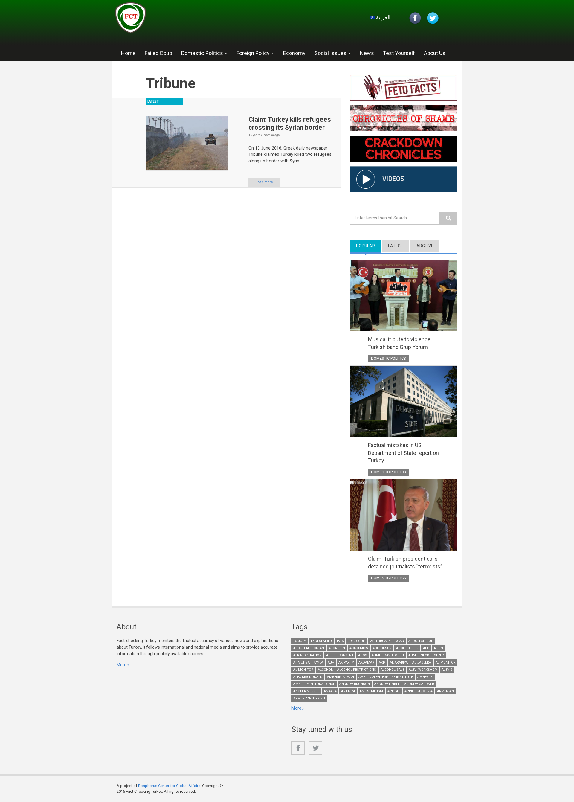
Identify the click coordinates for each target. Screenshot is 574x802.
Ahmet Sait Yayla (308, 662)
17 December (321, 641)
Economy (294, 53)
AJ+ (331, 662)
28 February (380, 641)
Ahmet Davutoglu (388, 655)
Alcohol (325, 670)
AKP (382, 662)
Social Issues (330, 53)
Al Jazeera (421, 662)
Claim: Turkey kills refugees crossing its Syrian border (289, 123)
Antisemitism (371, 691)
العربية (382, 17)
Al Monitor (446, 662)
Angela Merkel (306, 691)
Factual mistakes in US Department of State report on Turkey (403, 452)
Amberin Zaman (340, 677)
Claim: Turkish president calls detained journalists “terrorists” (405, 563)
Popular (368, 245)
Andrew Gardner (419, 684)
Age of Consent (340, 655)
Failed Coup (158, 53)
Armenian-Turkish (309, 698)
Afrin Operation (307, 655)
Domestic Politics (202, 53)
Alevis (447, 670)
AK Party (346, 662)
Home (128, 53)
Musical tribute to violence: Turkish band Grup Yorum (400, 343)
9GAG (399, 641)
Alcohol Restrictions (356, 670)
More (121, 664)
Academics (358, 648)
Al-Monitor (303, 670)
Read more (264, 182)
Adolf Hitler (407, 648)
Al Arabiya (399, 662)
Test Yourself (399, 53)
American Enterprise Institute (385, 677)
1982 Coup (356, 641)
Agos (362, 655)
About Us (434, 53)
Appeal (393, 691)
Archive (424, 245)
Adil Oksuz (382, 648)
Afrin (438, 648)
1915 (340, 641)
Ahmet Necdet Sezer (426, 655)
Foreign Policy (253, 53)
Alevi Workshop (423, 670)
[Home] (186, 19)
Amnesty (425, 677)
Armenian (445, 691)
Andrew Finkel (387, 684)
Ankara (330, 691)
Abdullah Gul (420, 641)
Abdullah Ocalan (308, 648)
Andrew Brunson (354, 684)
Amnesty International (314, 684)
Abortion (337, 648)
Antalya (348, 691)
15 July (299, 641)
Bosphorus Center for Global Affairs (169, 785)
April (409, 691)
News (367, 53)
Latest (395, 245)
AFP (426, 648)
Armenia (425, 691)
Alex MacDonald (308, 677)
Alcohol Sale (392, 670)
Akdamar (366, 662)
